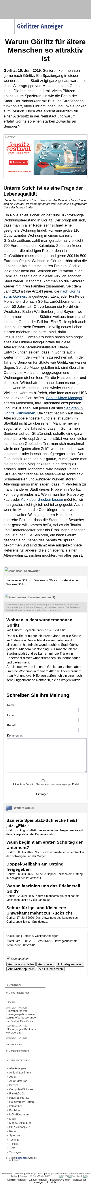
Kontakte (14, 1110)
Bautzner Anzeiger (60, 1179)
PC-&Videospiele (19, 1127)
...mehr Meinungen (19, 1051)
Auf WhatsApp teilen (21, 969)
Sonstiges (15, 1152)
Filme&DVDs (17, 1093)
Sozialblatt (51, 1182)
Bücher (13, 1085)
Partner (29, 1173)
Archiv (14, 1176)
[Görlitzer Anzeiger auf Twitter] (85, 1176)
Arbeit (12, 1077)
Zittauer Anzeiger (38, 1179)
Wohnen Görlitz (16, 584)
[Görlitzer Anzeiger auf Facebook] (75, 1176)
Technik (14, 1140)
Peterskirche (70, 580)
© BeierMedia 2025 (40, 1176)
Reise (12, 1131)
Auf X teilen (45, 964)
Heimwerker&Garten (21, 1102)
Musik (12, 1119)
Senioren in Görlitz (18, 580)
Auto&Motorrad (18, 1081)
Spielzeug (15, 1135)
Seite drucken (19, 958)
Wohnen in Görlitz (45, 580)
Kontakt (39, 1173)
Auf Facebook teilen (21, 964)
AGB (47, 1173)
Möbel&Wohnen (19, 1114)
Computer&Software (21, 1089)
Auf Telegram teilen (70, 964)
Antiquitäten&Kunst (20, 1072)
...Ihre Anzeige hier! (19, 993)
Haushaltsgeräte (19, 1098)
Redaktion (7, 1173)
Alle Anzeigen (17, 1068)
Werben (19, 1173)
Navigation (14, 20)
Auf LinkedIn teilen (51, 969)
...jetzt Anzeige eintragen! (23, 1158)
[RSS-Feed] (63, 1176)
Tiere (12, 1148)
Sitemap (23, 1176)
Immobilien (16, 1106)
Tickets (13, 1144)
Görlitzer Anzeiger (16, 1179)
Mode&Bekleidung (20, 1123)
